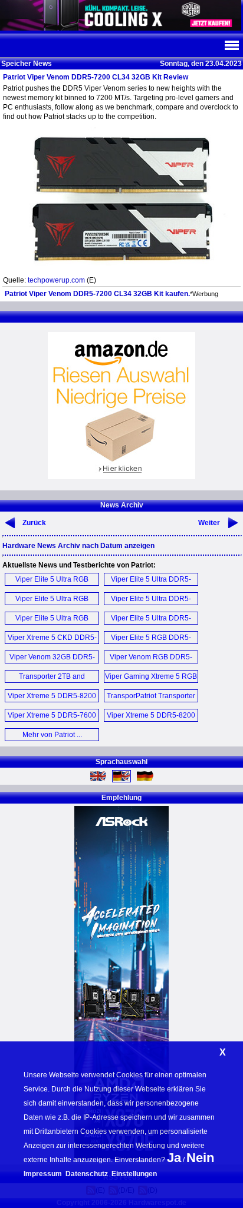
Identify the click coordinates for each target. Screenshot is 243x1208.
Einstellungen (134, 1174)
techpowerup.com (56, 280)
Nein (200, 1157)
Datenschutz (86, 1174)
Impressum (43, 1174)
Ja (174, 1157)
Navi (231, 45)
